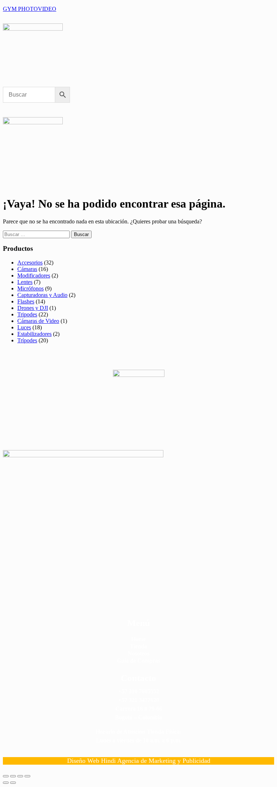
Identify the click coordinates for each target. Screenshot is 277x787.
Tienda (138, 646)
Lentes (24, 282)
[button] (48, 83)
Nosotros (138, 653)
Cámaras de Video (38, 321)
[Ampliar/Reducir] (6, 776)
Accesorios (30, 262)
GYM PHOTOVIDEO (29, 9)
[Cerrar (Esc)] (27, 776)
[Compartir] (20, 776)
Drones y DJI (32, 308)
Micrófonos (30, 288)
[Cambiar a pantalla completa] (13, 776)
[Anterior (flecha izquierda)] (6, 783)
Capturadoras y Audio (42, 295)
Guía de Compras (138, 661)
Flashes (25, 301)
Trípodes (27, 340)
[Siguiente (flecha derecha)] (13, 783)
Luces (24, 327)
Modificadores (33, 275)
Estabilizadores (34, 334)
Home (138, 639)
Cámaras (27, 269)
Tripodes (27, 314)
